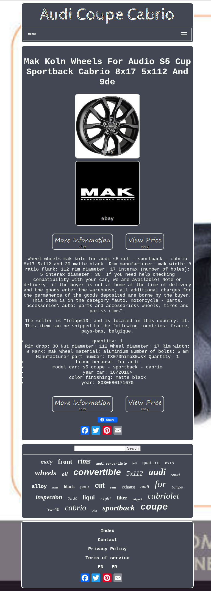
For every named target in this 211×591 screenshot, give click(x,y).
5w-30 (72, 498)
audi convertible (111, 463)
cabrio (75, 507)
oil (65, 474)
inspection (49, 497)
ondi (144, 486)
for (160, 484)
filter (122, 498)
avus (55, 487)
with (94, 510)
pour (84, 486)
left (134, 463)
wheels (45, 472)
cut (100, 485)
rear (113, 487)
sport (175, 474)
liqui (89, 497)
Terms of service (107, 558)
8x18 (169, 463)
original (137, 499)
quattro (151, 463)
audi (157, 472)
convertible (97, 472)
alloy (39, 487)
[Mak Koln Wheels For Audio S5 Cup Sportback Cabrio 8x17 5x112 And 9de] (107, 126)
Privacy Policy (107, 549)
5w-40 (53, 509)
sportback (118, 507)
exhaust (128, 487)
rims (84, 461)
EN (100, 567)
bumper (177, 487)
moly (46, 461)
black (69, 486)
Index (107, 530)
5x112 (134, 473)
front (65, 461)
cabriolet (163, 496)
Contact (107, 539)
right (105, 498)
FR (114, 567)
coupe (154, 507)
